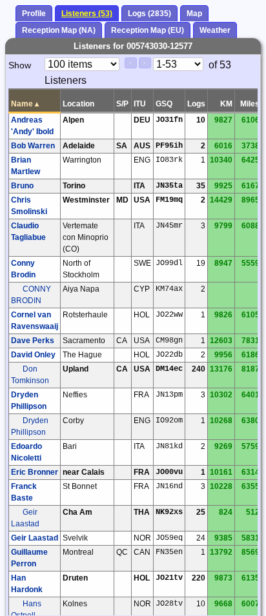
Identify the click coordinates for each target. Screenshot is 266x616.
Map (194, 13)
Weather (215, 30)
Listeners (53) (86, 13)
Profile (34, 13)
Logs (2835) (149, 13)
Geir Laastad (34, 537)
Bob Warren (33, 145)
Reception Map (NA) (59, 30)
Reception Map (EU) (147, 30)
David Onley (33, 354)
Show (19, 65)
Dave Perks (32, 340)
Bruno (22, 185)
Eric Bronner (34, 472)
